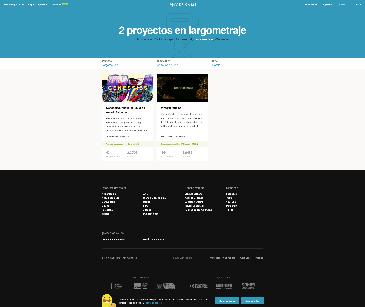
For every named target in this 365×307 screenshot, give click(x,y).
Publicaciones (151, 213)
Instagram (231, 205)
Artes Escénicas (110, 197)
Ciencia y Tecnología (154, 197)
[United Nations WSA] (165, 286)
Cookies (259, 257)
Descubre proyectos (14, 4)
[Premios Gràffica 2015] (116, 286)
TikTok (229, 209)
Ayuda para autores (153, 239)
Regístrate (327, 4)
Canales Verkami (194, 201)
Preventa (56, 4)
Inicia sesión (311, 4)
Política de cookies (153, 302)
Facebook (231, 193)
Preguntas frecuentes (113, 239)
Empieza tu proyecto (38, 4)
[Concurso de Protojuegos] (199, 286)
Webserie (221, 38)
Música (105, 213)
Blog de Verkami (193, 193)
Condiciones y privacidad (222, 257)
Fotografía (107, 209)
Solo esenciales (227, 300)
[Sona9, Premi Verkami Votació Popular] (248, 286)
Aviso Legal (245, 257)
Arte (145, 193)
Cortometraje (163, 38)
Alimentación (109, 193)
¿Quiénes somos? (194, 205)
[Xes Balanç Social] (141, 286)
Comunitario (108, 201)
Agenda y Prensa (194, 197)
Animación (144, 38)
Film (145, 205)
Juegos (147, 209)
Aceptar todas (252, 300)
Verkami (183, 4)
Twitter (229, 197)
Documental (183, 38)
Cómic (146, 201)
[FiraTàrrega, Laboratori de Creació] (224, 286)
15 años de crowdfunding (198, 209)
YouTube (231, 201)
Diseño (105, 205)
